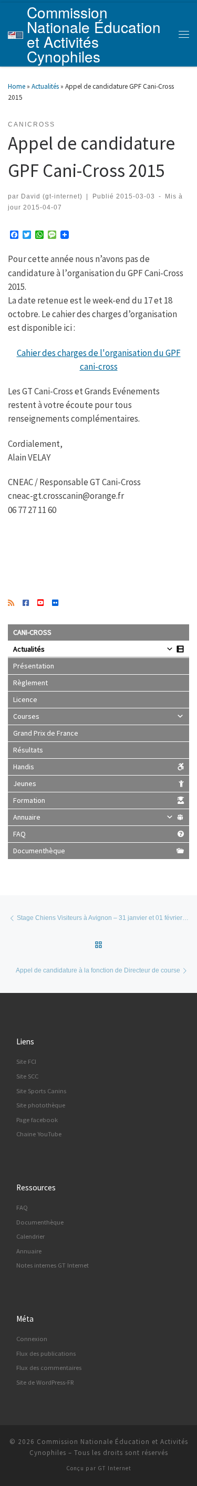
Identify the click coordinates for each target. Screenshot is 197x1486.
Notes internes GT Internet (52, 1265)
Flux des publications (46, 1353)
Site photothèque (40, 1105)
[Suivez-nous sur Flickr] (55, 603)
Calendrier (30, 1236)
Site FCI (26, 1061)
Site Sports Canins (41, 1091)
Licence (25, 699)
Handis (23, 766)
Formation (29, 800)
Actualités (45, 86)
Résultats (28, 750)
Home (16, 86)
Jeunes (24, 783)
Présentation (33, 666)
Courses (26, 716)
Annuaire (26, 817)
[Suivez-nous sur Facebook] (26, 603)
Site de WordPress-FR (45, 1382)
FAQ (19, 834)
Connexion (31, 1339)
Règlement (30, 682)
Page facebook (37, 1120)
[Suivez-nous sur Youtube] (40, 603)
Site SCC (27, 1076)
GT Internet (114, 1468)
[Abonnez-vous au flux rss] (11, 603)
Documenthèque (39, 850)
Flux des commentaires (48, 1368)
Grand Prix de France (45, 733)
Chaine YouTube (38, 1134)
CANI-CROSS (32, 632)
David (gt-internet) (51, 196)
